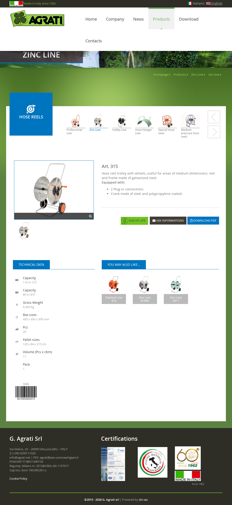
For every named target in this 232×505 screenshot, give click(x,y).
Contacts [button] (93, 40)
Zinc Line (197, 74)
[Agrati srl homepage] (39, 18)
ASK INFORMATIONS (169, 220)
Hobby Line (119, 130)
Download (188, 19)
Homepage (160, 74)
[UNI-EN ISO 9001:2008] (113, 464)
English (216, 3)
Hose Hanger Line (143, 131)
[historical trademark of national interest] (153, 462)
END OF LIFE (136, 220)
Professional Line (74, 131)
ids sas (143, 500)
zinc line (213, 74)
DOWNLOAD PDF (204, 220)
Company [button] (115, 19)
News (138, 19)
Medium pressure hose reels (190, 133)
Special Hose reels (166, 131)
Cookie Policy (18, 478)
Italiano (198, 3)
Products (161, 19)
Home (91, 19)
